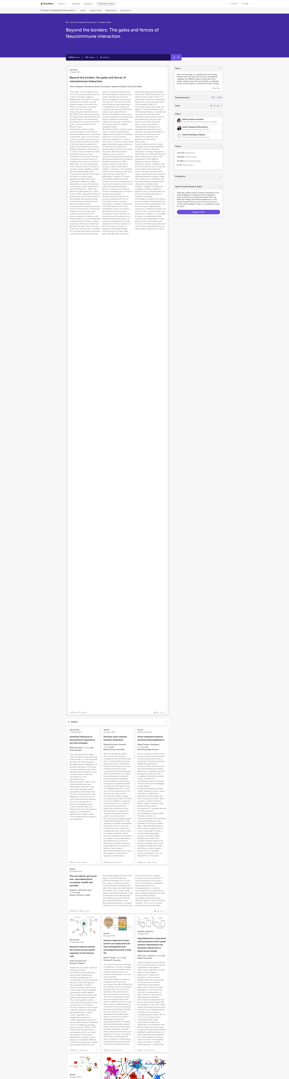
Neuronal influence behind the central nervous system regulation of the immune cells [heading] (82, 951)
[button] (90, 57)
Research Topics (105, 22)
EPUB (219, 97)
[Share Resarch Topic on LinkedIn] (218, 106)
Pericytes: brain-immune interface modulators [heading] (115, 738)
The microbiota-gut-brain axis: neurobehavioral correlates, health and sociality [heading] (83, 881)
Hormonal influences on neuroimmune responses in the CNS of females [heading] (82, 739)
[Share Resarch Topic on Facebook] (215, 106)
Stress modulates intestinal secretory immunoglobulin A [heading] (150, 738)
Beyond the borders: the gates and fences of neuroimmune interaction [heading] (98, 79)
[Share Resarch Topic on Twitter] (211, 106)
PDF (213, 97)
